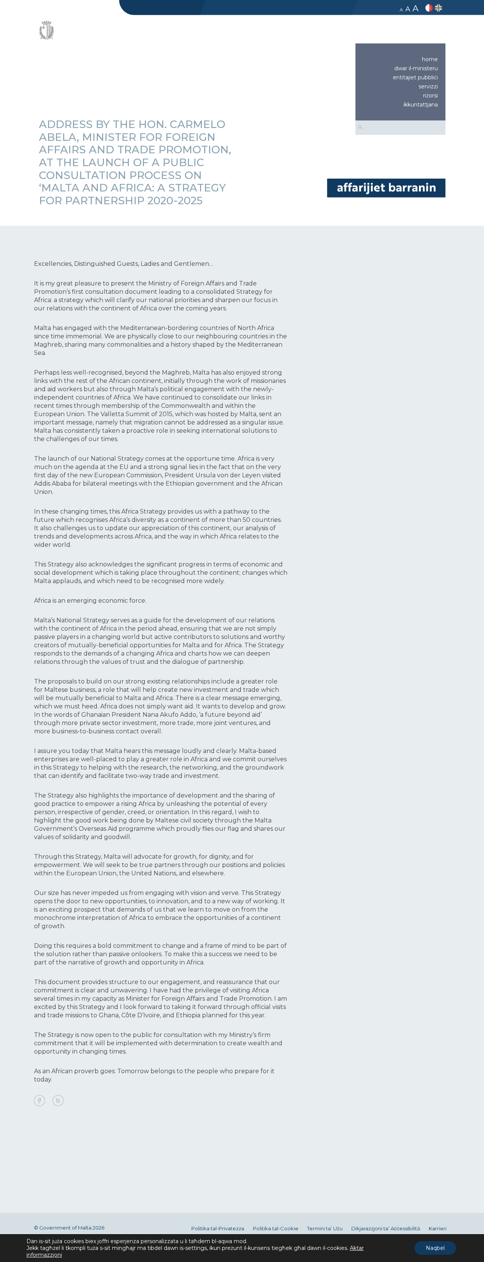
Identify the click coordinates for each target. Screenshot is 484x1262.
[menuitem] (400, 59)
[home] (386, 187)
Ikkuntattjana (420, 104)
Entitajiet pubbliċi (415, 77)
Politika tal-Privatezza (217, 1228)
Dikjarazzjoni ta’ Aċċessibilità (385, 1228)
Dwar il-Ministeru (416, 68)
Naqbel (435, 1248)
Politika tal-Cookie (275, 1228)
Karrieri (438, 1228)
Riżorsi (430, 95)
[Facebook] (41, 1101)
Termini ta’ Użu (325, 1228)
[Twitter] (58, 1101)
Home (430, 59)
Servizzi (428, 86)
